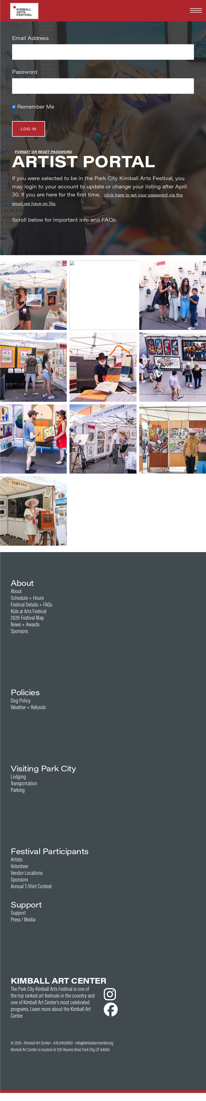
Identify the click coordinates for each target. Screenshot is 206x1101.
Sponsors (19, 631)
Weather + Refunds (28, 707)
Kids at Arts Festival (28, 611)
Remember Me (35, 106)
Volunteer (19, 866)
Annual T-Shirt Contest (31, 886)
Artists (16, 859)
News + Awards (25, 624)
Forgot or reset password (43, 151)
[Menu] (196, 10)
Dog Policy (21, 700)
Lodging (18, 776)
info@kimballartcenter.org (94, 1043)
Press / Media (23, 919)
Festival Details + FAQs (31, 604)
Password (24, 71)
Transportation (24, 783)
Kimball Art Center (37, 1043)
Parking (18, 790)
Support (18, 912)
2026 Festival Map (27, 617)
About (16, 591)
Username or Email (73, 38)
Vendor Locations (27, 872)
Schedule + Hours (27, 597)
